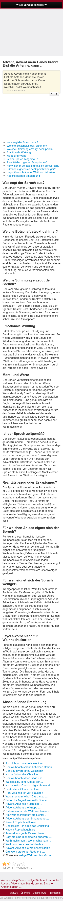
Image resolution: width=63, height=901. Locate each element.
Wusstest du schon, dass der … (24, 782)
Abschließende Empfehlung (23, 176)
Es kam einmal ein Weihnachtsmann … (29, 811)
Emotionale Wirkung (19, 152)
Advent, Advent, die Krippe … (23, 807)
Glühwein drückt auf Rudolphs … (25, 851)
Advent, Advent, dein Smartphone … (27, 818)
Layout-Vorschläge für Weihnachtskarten (31, 172)
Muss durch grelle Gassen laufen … (27, 833)
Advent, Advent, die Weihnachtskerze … (29, 848)
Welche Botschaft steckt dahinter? (27, 145)
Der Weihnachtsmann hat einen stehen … (30, 767)
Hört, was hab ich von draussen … (26, 793)
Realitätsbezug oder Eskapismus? (27, 162)
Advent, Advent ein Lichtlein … (24, 804)
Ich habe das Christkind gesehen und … (29, 785)
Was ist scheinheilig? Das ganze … (27, 796)
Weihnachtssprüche (13, 880)
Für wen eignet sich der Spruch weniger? (31, 169)
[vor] (56, 94)
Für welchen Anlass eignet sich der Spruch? (33, 166)
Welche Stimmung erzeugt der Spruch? (30, 149)
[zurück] (52, 94)
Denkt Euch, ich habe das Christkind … (29, 826)
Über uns (25, 892)
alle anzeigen (31, 4)
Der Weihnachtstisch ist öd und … (26, 778)
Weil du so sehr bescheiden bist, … (27, 844)
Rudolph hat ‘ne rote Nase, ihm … (26, 763)
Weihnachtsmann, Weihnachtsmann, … (29, 840)
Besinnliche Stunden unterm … (24, 789)
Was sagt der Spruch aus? (22, 142)
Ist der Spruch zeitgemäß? (22, 159)
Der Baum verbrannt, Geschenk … (26, 771)
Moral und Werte (16, 156)
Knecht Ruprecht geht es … (22, 829)
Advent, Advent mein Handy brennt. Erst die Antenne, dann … (27, 885)
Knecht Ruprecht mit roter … (22, 822)
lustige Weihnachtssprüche (35, 855)
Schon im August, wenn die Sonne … (28, 800)
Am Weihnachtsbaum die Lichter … (27, 815)
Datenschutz (39, 892)
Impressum (54, 892)
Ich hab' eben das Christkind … (24, 774)
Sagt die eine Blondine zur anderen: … (29, 837)
